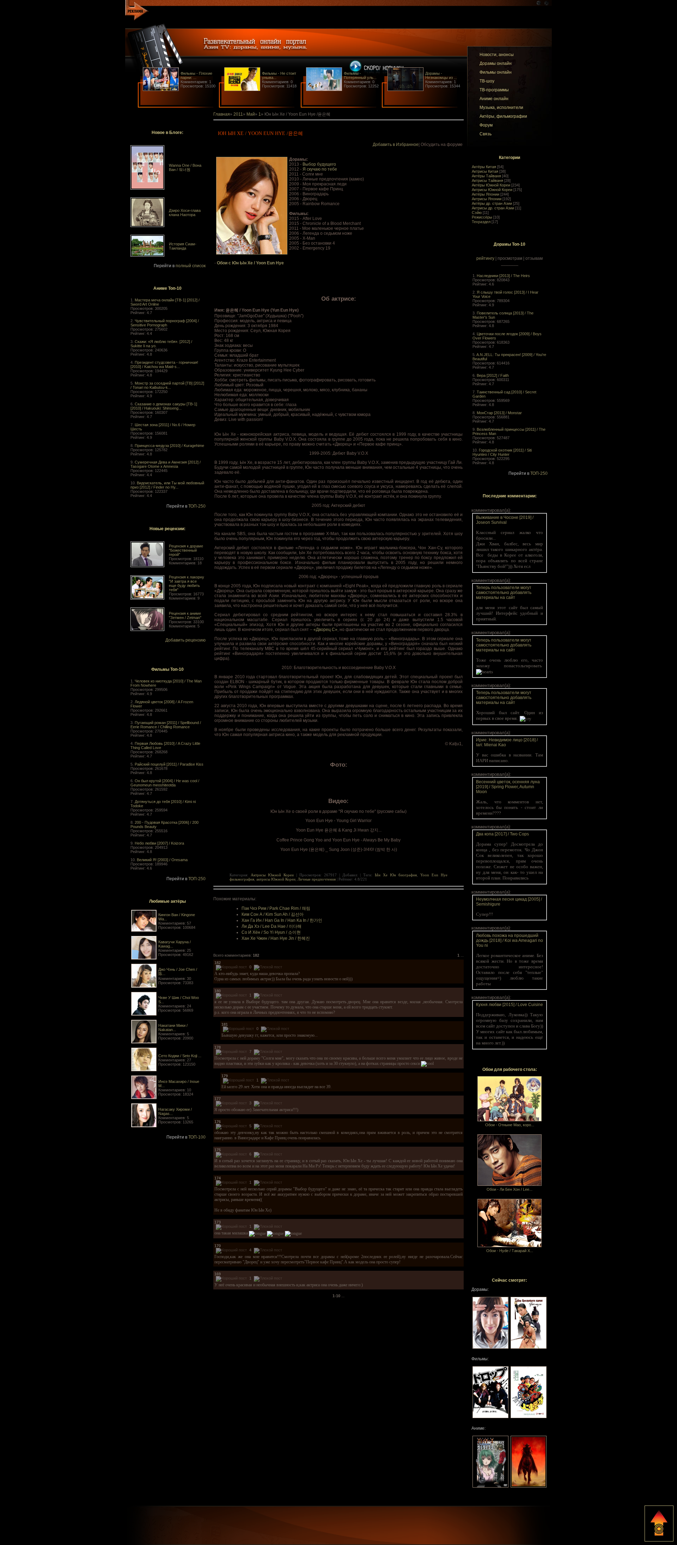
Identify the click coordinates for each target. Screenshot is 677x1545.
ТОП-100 (197, 1137)
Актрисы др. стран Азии (493, 208)
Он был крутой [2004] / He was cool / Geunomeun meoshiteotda (164, 783)
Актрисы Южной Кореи (492, 190)
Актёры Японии (485, 194)
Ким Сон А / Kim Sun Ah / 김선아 (273, 914)
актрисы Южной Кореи (275, 879)
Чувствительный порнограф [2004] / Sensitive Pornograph (164, 323)
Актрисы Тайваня (487, 180)
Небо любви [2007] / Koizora (159, 843)
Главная (221, 114)
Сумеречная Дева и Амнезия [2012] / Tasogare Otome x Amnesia (165, 464)
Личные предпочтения (317, 879)
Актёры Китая (484, 167)
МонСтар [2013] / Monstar (499, 413)
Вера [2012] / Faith (493, 375)
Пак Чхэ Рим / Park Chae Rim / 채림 (276, 908)
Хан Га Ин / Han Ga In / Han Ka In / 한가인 (282, 920)
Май (250, 114)
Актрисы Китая (485, 171)
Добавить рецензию (185, 640)
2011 (238, 114)
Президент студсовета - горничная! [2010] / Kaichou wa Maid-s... (164, 364)
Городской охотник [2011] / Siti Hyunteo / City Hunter (502, 452)
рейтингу (485, 258)
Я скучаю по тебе (320, 169)
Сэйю (477, 212)
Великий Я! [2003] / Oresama (162, 860)
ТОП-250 (197, 506)
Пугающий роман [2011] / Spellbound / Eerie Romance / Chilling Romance (165, 725)
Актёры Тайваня (486, 176)
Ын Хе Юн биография (396, 875)
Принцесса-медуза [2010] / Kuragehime (169, 445)
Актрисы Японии (486, 199)
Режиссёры (482, 217)
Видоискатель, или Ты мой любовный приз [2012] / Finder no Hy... (167, 485)
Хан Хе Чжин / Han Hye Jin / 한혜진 (276, 938)
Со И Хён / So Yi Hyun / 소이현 (271, 932)
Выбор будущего (319, 164)
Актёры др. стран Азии (492, 203)
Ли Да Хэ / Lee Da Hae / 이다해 (271, 926)
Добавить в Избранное (396, 144)
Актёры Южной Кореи (491, 185)
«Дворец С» (325, 629)
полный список (191, 265)
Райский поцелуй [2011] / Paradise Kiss (169, 764)
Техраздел (481, 222)
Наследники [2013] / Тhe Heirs (503, 276)
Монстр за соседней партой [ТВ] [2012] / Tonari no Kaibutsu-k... (167, 385)
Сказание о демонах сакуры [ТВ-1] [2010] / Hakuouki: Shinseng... (163, 406)
